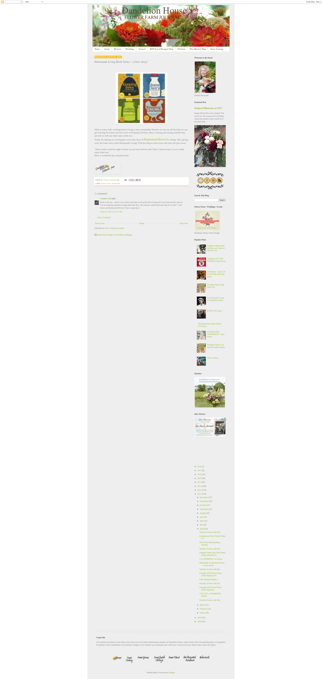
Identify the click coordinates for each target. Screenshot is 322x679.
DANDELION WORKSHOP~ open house (215, 334)
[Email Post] (125, 180)
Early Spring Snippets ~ (208, 579)
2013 (199, 486)
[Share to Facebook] (137, 180)
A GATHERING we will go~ (211, 559)
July (202, 517)
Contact (142, 49)
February (203, 609)
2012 (199, 490)
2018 (199, 466)
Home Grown (106, 183)
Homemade (116, 183)
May (202, 525)
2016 (199, 474)
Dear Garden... (213, 358)
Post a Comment (104, 217)
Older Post (183, 223)
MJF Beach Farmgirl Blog (161, 49)
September (204, 509)
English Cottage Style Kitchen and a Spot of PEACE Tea (216, 248)
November (204, 501)
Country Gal (105, 198)
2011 (199, 494)
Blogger (172, 672)
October (203, 505)
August (203, 513)
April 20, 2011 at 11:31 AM (111, 212)
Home (97, 49)
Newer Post (99, 223)
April (202, 529)
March (202, 605)
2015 (199, 478)
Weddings (129, 49)
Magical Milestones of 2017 (208, 108)
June (202, 521)
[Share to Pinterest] (139, 180)
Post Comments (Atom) (114, 228)
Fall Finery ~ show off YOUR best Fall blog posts (216, 274)
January (203, 613)
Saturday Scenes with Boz (209, 532)
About (107, 49)
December (204, 497)
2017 (199, 470)
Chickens (181, 49)
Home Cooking (216, 49)
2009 (199, 621)
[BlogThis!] (132, 180)
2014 (199, 482)
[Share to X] (134, 180)
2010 (199, 618)
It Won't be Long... (214, 311)
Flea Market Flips (198, 49)
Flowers (117, 49)
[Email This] (130, 180)
